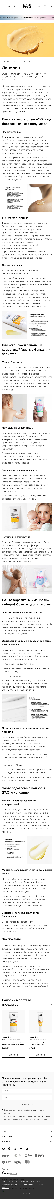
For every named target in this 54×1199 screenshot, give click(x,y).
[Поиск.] (9, 6)
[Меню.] (3, 6)
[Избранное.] (39, 6)
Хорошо (27, 1194)
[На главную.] (27, 6)
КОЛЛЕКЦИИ (7, 1136)
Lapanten (6, 1037)
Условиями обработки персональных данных (33, 1116)
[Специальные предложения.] (15, 6)
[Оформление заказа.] (45, 6)
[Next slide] (50, 1004)
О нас (4, 1132)
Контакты (6, 1141)
